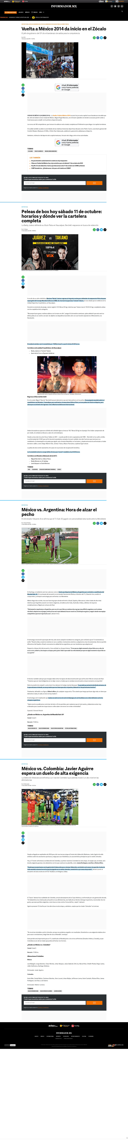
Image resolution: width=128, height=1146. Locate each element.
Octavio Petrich (27, 522)
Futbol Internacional (71, 728)
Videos (35, 12)
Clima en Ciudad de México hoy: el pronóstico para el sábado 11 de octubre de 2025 (57, 163)
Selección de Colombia (46, 990)
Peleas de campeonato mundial (48, 469)
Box (29, 469)
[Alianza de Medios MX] (111, 1044)
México (27, 12)
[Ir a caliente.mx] (101, 1)
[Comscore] (119, 1044)
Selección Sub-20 (32, 728)
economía (91, 1036)
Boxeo (59, 469)
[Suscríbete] (119, 1)
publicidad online (68, 1038)
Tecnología (66, 1036)
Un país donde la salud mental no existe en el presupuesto (49, 160)
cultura (84, 1036)
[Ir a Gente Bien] (24, 0)
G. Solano (26, 229)
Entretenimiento (75, 1036)
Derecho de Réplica (63, 1046)
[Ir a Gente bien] (75, 1024)
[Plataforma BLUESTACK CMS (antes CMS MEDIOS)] (12, 1044)
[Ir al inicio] (22, 6)
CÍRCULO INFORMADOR (42, 17)
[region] (64, 1142)
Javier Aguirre (57, 990)
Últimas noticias (10, 12)
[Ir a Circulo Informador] (15, 0)
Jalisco (21, 12)
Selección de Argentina (57, 728)
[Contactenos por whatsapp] (122, 5)
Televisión (34, 469)
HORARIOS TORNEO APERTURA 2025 (19, 17)
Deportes (24, 23)
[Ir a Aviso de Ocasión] (53, 1024)
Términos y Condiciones (43, 187)
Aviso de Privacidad (55, 1046)
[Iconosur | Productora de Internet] (7, 1044)
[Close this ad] (127, 1138)
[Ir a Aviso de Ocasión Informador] (7, 0)
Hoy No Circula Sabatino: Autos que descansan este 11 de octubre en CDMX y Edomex (58, 165)
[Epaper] (109, 1)
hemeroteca (58, 1038)
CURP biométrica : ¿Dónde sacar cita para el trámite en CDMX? (51, 168)
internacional (50, 1036)
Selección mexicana (44, 728)
